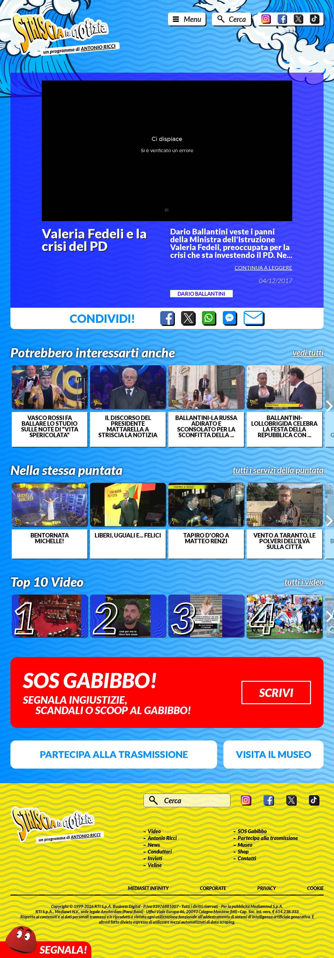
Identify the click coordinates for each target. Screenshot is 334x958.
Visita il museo (273, 754)
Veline (155, 865)
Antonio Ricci (162, 838)
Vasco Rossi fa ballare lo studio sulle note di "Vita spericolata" (49, 426)
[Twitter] (298, 19)
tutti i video (304, 582)
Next (329, 406)
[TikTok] (314, 19)
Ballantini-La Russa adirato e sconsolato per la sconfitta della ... (206, 426)
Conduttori (160, 851)
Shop (243, 851)
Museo (245, 845)
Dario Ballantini (201, 294)
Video (154, 831)
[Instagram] (266, 19)
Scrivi (276, 692)
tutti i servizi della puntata (278, 470)
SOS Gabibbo (252, 831)
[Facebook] (282, 19)
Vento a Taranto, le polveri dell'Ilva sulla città (284, 541)
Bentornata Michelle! (50, 538)
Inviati (155, 858)
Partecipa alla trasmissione (114, 754)
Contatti (247, 858)
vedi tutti (308, 352)
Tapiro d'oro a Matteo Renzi (206, 538)
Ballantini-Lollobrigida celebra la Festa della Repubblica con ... (284, 426)
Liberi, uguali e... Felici (128, 535)
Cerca (237, 19)
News (154, 845)
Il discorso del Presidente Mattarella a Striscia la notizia (127, 426)
